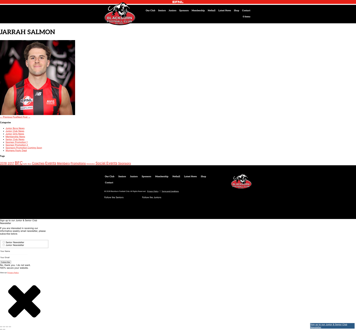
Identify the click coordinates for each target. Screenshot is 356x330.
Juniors (172, 10)
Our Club (150, 10)
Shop (236, 10)
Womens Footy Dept (16, 150)
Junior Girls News (15, 133)
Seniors (162, 10)
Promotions (78, 163)
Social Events (106, 163)
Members (63, 163)
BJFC (25, 164)
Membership (198, 10)
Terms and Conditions (170, 191)
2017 (11, 163)
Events (50, 163)
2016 (3, 163)
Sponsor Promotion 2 (17, 144)
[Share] (7, 326)
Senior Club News (15, 139)
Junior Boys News (15, 128)
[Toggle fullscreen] (4, 326)
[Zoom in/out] (1, 326)
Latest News (224, 10)
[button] (106, 203)
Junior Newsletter (15, 245)
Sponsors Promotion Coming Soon (24, 147)
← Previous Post (8, 117)
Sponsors (184, 10)
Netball (211, 10)
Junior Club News (15, 131)
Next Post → (23, 117)
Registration (90, 164)
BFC (19, 162)
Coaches (38, 163)
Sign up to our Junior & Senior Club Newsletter (328, 326)
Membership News (15, 136)
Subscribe (5, 262)
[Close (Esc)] (10, 326)
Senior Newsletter (15, 242)
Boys (29, 164)
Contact (246, 10)
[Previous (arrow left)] (1, 329)
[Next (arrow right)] (4, 329)
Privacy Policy (153, 191)
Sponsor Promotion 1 (17, 142)
